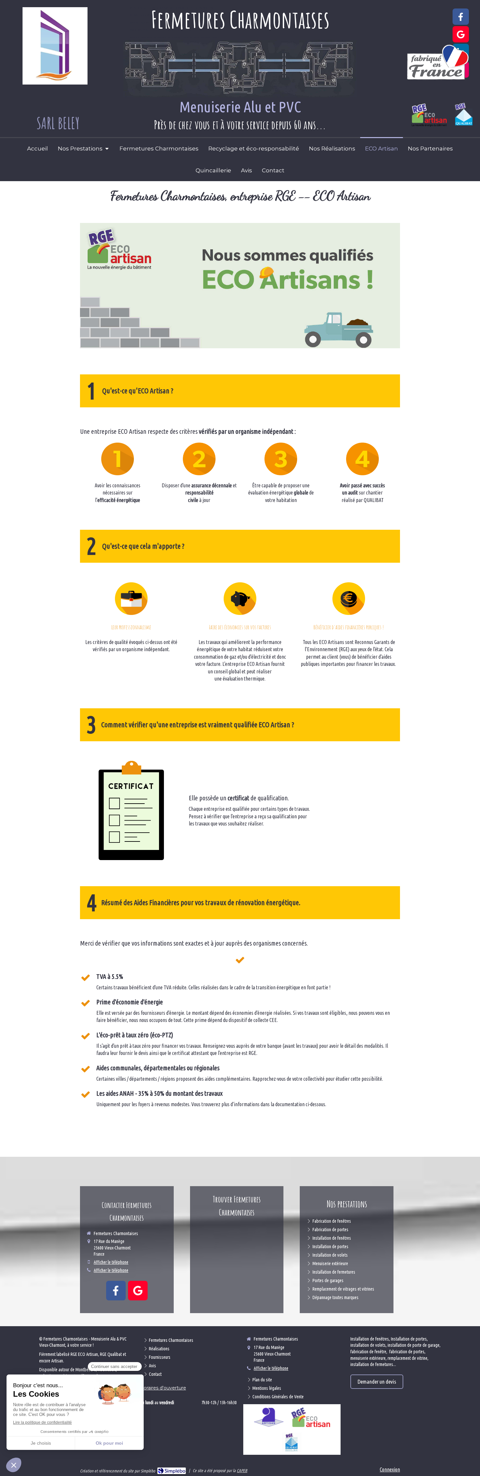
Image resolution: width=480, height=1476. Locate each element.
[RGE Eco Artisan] (310, 1417)
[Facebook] (461, 16)
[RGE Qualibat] (292, 1442)
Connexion (390, 1469)
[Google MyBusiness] (461, 34)
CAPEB (242, 1470)
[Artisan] (269, 1417)
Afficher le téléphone (111, 1262)
